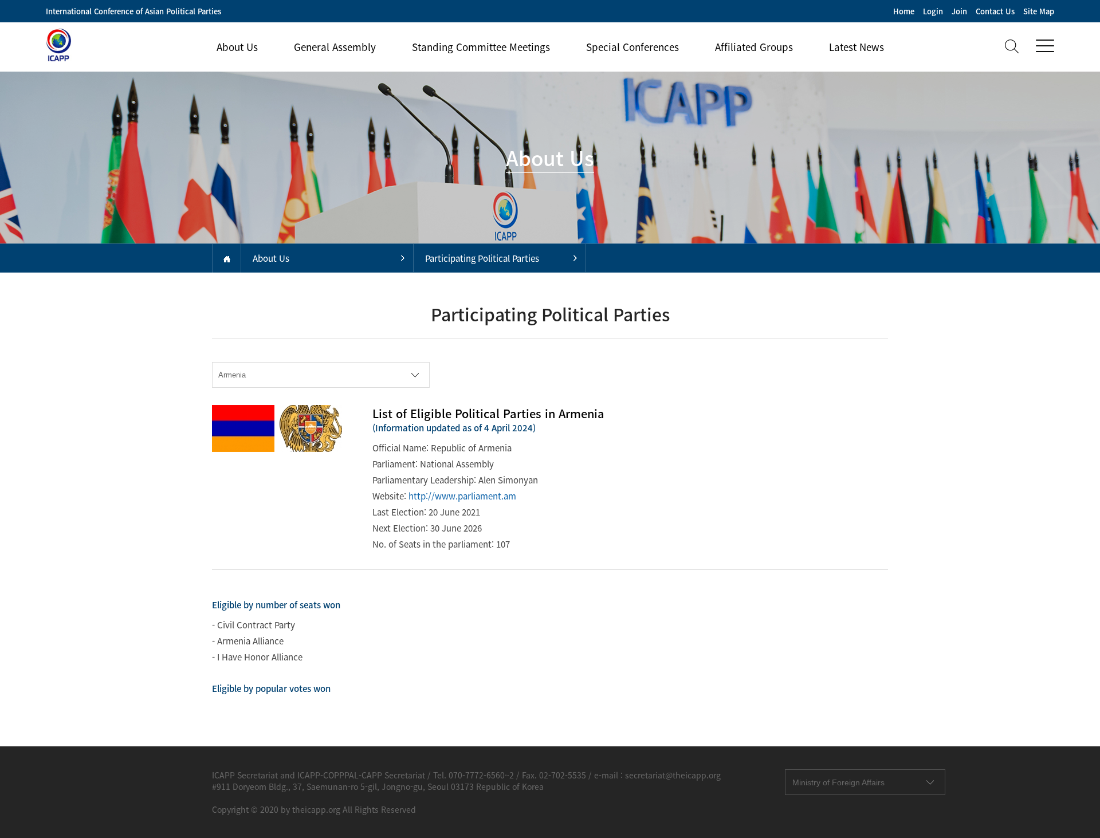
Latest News (856, 47)
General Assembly (335, 47)
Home (903, 11)
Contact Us (995, 11)
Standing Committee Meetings (481, 47)
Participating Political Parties (482, 258)
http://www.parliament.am (462, 496)
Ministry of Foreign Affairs (838, 782)
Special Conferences (632, 47)
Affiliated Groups (754, 47)
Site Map (1038, 11)
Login (933, 11)
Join (959, 11)
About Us (237, 47)
